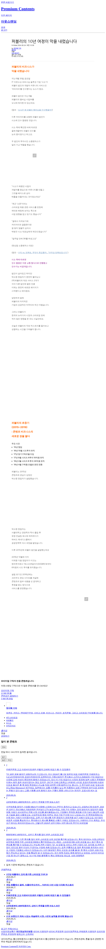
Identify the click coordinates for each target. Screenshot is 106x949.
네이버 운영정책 (56, 931)
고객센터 (29, 934)
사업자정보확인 (8, 931)
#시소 (8, 723)
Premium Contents (8, 946)
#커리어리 (11, 726)
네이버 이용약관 (40, 931)
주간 (9, 760)
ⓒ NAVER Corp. (23, 946)
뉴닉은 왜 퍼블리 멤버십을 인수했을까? (35, 110)
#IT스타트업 (11, 718)
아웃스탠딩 (9, 21)
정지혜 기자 (17, 48)
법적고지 (21, 934)
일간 (3, 760)
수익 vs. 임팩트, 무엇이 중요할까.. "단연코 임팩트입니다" (43, 252)
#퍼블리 (9, 720)
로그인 (4, 929)
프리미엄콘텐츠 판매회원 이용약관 (80, 931)
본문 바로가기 (7, 2)
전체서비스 (13, 929)
